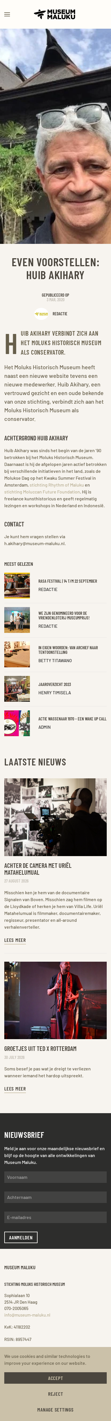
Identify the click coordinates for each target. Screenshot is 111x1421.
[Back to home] (55, 14)
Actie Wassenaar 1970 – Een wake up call (72, 718)
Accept (55, 1378)
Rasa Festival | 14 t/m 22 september (67, 581)
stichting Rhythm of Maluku (57, 484)
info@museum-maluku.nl (27, 1314)
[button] (7, 14)
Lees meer (15, 940)
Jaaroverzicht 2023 (54, 684)
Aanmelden (21, 1237)
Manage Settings (55, 1409)
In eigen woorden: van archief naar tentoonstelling (68, 650)
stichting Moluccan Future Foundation (42, 491)
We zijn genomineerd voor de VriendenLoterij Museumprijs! (64, 616)
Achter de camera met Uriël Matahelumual (37, 869)
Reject (55, 1394)
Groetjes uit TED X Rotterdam (40, 1048)
